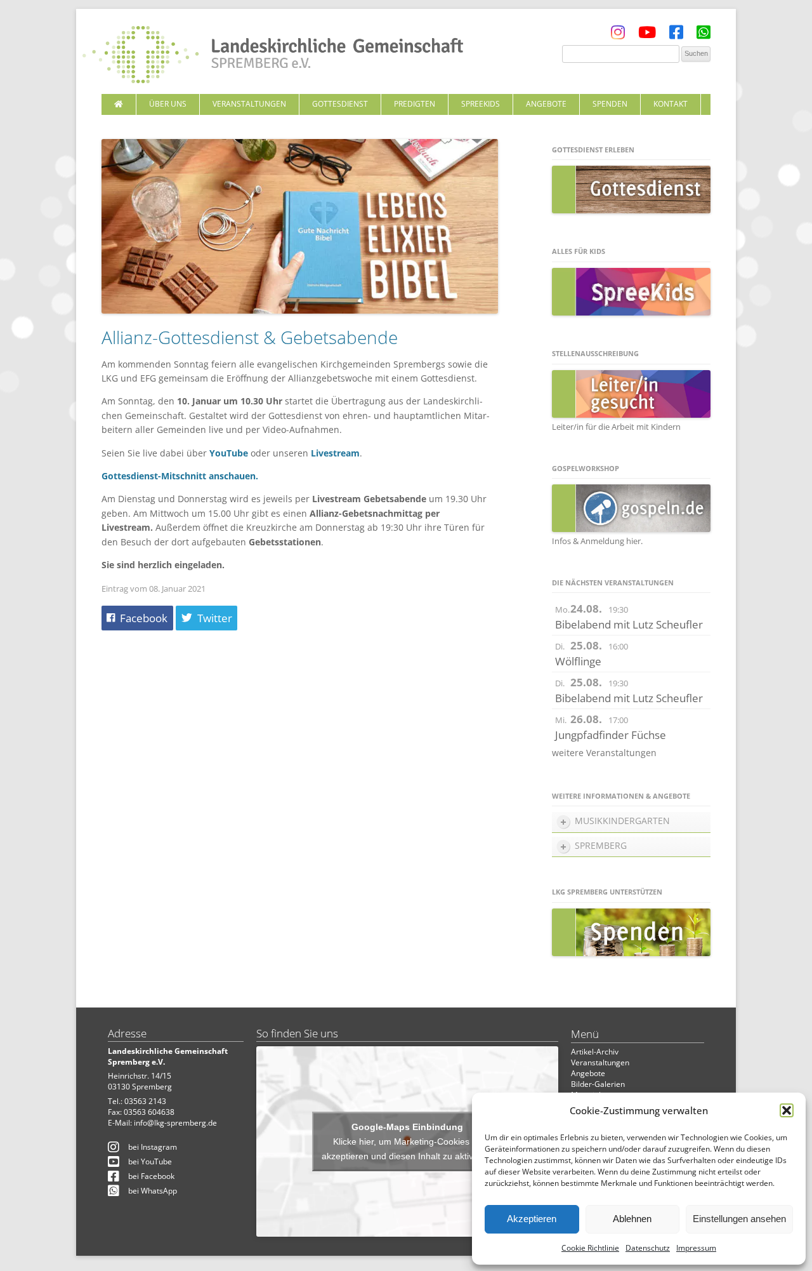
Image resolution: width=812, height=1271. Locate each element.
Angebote (546, 103)
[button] (786, 1110)
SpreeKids (480, 103)
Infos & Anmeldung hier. (597, 541)
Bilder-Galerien (598, 1084)
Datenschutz (647, 1247)
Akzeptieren (531, 1218)
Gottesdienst (340, 103)
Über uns (168, 103)
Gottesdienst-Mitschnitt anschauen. (180, 476)
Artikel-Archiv (595, 1051)
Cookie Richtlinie (590, 1247)
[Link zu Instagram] (618, 35)
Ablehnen (632, 1218)
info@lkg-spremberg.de (175, 1122)
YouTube (228, 453)
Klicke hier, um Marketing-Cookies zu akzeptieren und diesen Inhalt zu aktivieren (408, 1148)
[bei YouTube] (647, 35)
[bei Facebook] (676, 35)
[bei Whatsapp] (703, 35)
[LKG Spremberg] (272, 56)
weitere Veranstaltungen (604, 753)
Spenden (610, 103)
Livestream (335, 453)
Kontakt (670, 103)
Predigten (414, 103)
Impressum (696, 1247)
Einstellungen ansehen (739, 1218)
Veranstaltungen (249, 103)
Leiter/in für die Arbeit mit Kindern (616, 426)
